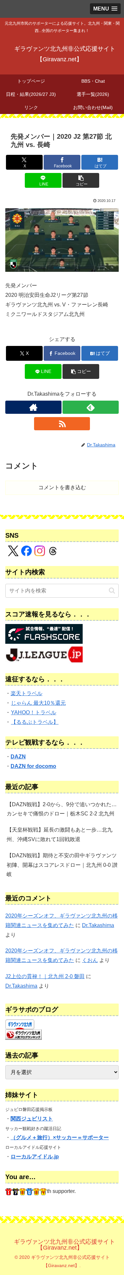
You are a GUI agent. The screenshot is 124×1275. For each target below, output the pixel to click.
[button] (80, 180)
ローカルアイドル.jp (35, 1156)
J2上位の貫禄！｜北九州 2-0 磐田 (45, 976)
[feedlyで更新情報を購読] (90, 407)
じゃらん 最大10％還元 (38, 703)
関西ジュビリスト (32, 1118)
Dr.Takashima (98, 925)
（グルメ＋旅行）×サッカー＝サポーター (60, 1137)
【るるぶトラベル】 (35, 722)
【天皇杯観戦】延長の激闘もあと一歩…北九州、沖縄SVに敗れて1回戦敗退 (59, 834)
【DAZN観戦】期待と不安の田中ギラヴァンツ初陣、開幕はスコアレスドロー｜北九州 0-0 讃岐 (62, 865)
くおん (90, 960)
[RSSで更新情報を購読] (62, 423)
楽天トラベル (26, 693)
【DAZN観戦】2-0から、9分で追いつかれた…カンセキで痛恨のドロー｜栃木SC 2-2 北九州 (62, 809)
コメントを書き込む (62, 487)
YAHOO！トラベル (33, 712)
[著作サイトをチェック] (33, 407)
